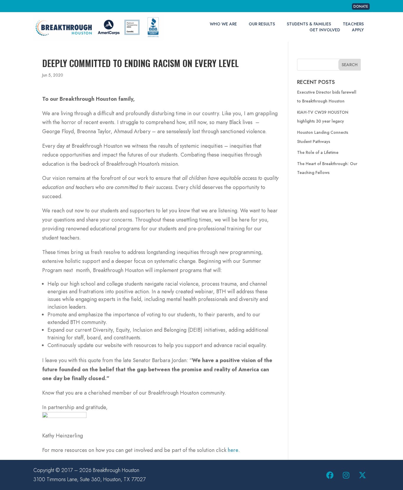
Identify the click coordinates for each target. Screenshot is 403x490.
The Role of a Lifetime (317, 152)
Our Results (262, 24)
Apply (358, 30)
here (233, 450)
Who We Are (223, 24)
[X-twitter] (362, 475)
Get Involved (324, 30)
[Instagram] (346, 475)
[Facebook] (329, 475)
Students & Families (309, 24)
